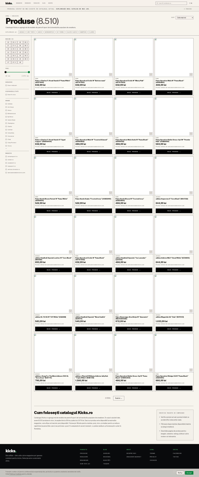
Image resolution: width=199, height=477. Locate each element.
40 (20, 49)
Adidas (21, 32)
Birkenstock (49, 32)
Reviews (106, 457)
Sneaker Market (134, 457)
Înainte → (118, 398)
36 (20, 42)
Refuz (180, 473)
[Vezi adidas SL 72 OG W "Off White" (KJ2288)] (53, 294)
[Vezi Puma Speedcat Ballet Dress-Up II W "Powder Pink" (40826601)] (174, 117)
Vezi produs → (53, 92)
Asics (40, 32)
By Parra (60, 32)
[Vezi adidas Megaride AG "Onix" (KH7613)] (174, 294)
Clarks (91, 32)
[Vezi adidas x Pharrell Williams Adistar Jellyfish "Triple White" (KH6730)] (93, 353)
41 (8, 52)
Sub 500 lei (85, 464)
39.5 (14, 49)
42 (20, 52)
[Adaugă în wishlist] (70, 74)
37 (8, 45)
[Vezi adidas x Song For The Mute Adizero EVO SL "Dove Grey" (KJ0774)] (53, 353)
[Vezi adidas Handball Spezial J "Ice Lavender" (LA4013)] (134, 235)
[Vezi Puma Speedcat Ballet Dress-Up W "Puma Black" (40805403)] (134, 353)
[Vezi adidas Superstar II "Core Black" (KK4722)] (174, 176)
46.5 (26, 59)
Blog (43, 3)
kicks (9, 3)
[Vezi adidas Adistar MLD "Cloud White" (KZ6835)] (174, 235)
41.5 (14, 52)
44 (20, 55)
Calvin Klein (72, 32)
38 (20, 45)
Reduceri (37, 3)
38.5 (26, 45)
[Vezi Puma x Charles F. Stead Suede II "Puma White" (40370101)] (53, 57)
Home (7, 16)
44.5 (26, 55)
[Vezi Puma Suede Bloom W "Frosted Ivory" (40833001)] (134, 176)
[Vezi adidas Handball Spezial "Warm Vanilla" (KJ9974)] (93, 294)
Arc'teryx (31, 32)
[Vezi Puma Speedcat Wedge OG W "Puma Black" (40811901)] (174, 353)
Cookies (153, 460)
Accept (189, 473)
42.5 (26, 52)
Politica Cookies (15, 474)
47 (8, 62)
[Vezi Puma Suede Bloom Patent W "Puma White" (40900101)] (53, 176)
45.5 (14, 59)
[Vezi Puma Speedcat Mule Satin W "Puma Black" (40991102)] (134, 117)
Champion (83, 32)
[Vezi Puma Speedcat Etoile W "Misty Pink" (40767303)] (134, 57)
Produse (84, 453)
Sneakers (19, 3)
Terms (152, 453)
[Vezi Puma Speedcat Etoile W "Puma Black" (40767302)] (93, 235)
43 (8, 55)
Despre (50, 3)
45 (8, 59)
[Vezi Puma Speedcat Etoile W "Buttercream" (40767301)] (93, 57)
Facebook (177, 453)
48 (20, 62)
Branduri (28, 3)
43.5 (14, 55)
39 (8, 49)
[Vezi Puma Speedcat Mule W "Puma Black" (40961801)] (174, 57)
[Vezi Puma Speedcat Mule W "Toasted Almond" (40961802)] (93, 117)
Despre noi (131, 453)
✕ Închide (188, 9)
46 (20, 59)
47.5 (14, 62)
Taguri (106, 464)
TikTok (176, 457)
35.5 (14, 42)
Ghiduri (106, 453)
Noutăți (106, 460)
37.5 (14, 45)
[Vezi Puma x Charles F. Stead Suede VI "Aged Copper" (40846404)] (53, 117)
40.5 (26, 49)
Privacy (153, 457)
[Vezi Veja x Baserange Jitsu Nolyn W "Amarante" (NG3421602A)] (134, 294)
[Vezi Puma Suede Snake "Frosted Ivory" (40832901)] (93, 176)
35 (8, 42)
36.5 (26, 42)
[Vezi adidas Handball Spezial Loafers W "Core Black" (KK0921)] (53, 235)
